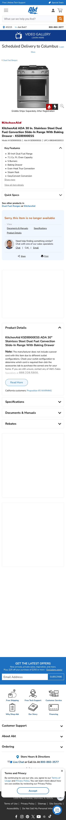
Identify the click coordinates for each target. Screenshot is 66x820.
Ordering (8, 746)
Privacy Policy (22, 780)
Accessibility (13, 808)
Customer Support (14, 726)
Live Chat (18, 762)
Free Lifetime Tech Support (13, 2)
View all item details (14, 185)
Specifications (40, 228)
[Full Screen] (62, 106)
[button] (33, 48)
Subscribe (56, 676)
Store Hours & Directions (35, 756)
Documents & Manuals (17, 228)
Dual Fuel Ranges (10, 60)
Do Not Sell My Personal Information (40, 808)
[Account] (53, 10)
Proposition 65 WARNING (39, 390)
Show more (9, 179)
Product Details (14, 232)
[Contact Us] (9, 248)
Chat (18, 247)
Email (36, 247)
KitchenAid (29, 206)
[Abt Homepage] (33, 10)
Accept (33, 791)
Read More (16, 382)
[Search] (60, 19)
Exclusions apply (54, 669)
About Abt (9, 736)
